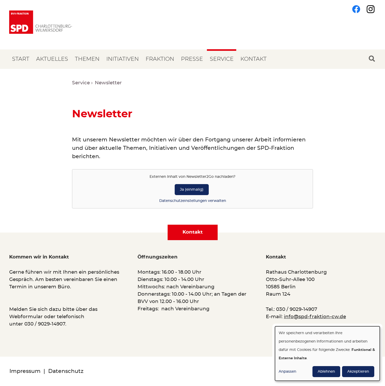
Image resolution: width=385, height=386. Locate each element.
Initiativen (122, 59)
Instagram (371, 9)
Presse (192, 59)
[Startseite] (40, 22)
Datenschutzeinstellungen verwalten (192, 201)
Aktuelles (52, 59)
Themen (87, 59)
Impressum (25, 371)
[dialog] (327, 353)
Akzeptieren (358, 371)
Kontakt (253, 59)
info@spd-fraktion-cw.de (315, 316)
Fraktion (160, 59)
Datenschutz (66, 371)
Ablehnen (326, 371)
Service (222, 59)
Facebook (356, 9)
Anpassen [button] (287, 371)
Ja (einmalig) (192, 189)
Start (20, 59)
